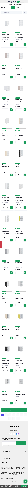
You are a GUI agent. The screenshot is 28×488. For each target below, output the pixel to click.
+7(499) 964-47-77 (14, 426)
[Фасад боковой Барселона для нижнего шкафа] (7, 88)
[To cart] (11, 44)
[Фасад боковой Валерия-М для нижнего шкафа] (20, 284)
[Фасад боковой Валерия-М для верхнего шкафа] (7, 121)
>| (17, 418)
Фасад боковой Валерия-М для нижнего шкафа (19, 297)
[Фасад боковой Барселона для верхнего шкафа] (7, 23)
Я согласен (24, 486)
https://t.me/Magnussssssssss (14, 434)
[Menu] (1, 1)
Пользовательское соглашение (9, 446)
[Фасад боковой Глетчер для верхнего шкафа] (20, 382)
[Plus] (7, 45)
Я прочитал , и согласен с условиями (14, 446)
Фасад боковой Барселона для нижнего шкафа (5, 101)
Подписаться (21, 443)
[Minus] (3, 45)
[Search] (4, 1)
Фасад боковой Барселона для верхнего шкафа (5, 36)
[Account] (26, 1)
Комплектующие (6, 4)
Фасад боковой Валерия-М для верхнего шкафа (5, 134)
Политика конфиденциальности (14, 445)
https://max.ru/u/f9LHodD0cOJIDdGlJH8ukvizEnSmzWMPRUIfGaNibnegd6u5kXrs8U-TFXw (17, 434)
